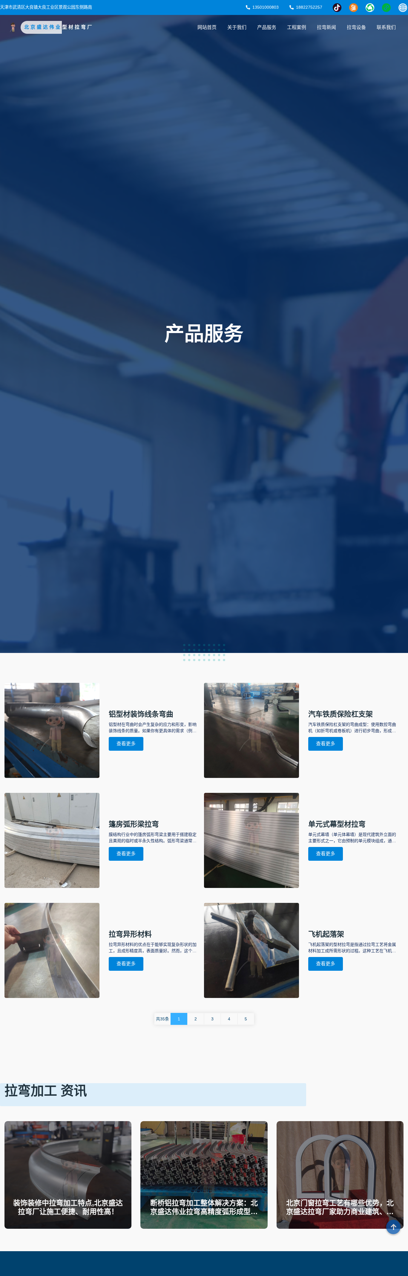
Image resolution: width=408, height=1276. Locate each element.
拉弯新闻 (326, 27)
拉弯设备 (356, 27)
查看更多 (126, 743)
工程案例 (296, 27)
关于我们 (236, 27)
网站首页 (207, 27)
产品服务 (266, 27)
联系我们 (386, 27)
